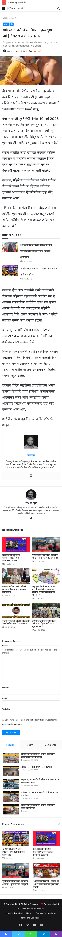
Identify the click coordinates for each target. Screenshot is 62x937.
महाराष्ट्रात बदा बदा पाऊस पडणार (36, 766)
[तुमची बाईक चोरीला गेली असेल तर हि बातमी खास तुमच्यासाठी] (46, 610)
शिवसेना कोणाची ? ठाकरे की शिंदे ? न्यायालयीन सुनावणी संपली (46, 884)
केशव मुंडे (9, 51)
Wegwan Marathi (51, 904)
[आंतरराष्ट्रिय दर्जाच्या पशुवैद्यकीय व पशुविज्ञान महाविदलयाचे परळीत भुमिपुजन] (10, 247)
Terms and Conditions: (31, 918)
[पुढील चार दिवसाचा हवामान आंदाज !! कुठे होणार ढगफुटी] (46, 545)
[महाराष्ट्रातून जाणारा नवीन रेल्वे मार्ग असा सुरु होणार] (11, 809)
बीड (11, 24)
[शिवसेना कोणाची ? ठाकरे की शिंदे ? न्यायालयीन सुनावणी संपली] (46, 870)
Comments (50, 744)
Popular (10, 744)
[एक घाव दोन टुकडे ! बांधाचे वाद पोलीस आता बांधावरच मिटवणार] (16, 576)
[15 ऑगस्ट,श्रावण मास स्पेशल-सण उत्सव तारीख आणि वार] (10, 270)
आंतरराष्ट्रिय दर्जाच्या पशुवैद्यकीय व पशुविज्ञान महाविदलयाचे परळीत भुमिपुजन (36, 251)
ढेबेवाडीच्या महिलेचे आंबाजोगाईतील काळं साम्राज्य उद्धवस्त (12, 558)
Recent (29, 744)
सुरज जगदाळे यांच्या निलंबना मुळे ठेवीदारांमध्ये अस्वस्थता (16, 622)
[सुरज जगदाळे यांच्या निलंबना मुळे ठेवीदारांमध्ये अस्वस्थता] (16, 610)
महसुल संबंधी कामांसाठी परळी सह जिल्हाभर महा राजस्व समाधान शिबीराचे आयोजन (43, 590)
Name (5, 687)
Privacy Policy (18, 913)
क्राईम (14, 18)
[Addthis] (31, 475)
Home (8, 18)
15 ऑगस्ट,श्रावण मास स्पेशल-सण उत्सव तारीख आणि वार (27, 2)
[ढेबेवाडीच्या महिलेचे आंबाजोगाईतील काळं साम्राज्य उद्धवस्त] (16, 545)
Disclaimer (52, 913)
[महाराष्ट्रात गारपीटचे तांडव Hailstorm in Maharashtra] (11, 783)
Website (6, 709)
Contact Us (41, 913)
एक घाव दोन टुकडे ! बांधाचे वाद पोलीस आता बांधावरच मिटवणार (14, 589)
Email (5, 698)
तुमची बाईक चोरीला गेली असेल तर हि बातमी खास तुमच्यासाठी (44, 624)
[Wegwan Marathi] (16, 8)
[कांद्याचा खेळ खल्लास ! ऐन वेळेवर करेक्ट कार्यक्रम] (11, 796)
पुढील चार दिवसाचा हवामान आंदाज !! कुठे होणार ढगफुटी (45, 556)
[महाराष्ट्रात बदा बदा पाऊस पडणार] (11, 770)
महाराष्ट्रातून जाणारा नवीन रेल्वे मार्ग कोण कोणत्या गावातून (38, 756)
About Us (30, 913)
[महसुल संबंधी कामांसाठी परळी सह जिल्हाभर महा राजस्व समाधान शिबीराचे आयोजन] (46, 576)
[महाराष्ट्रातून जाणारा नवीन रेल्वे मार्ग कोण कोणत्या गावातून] (11, 758)
